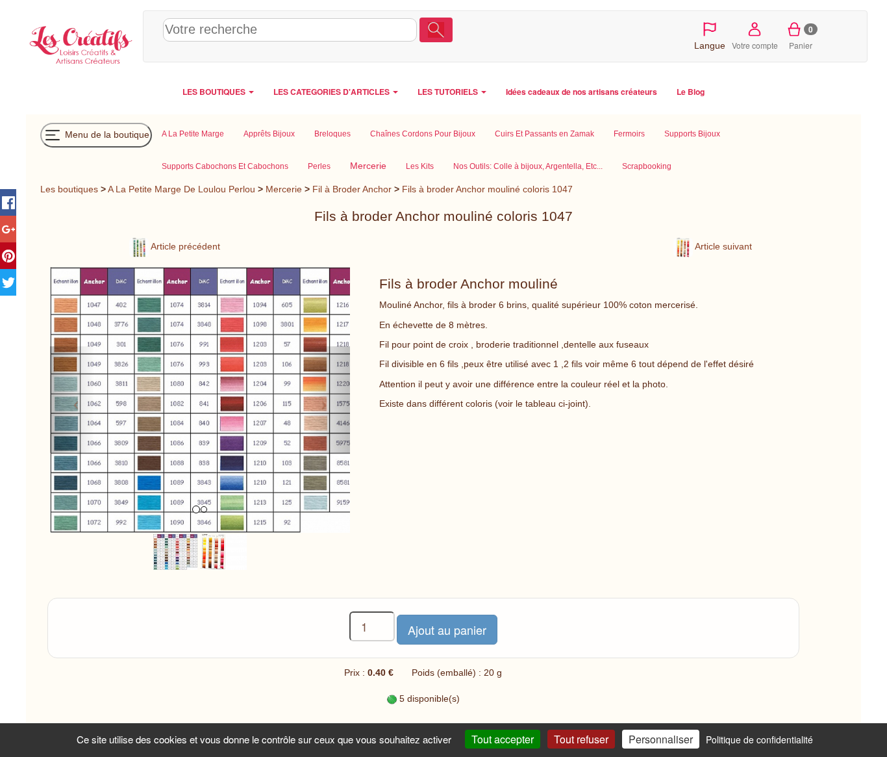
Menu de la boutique (105, 134)
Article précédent (184, 246)
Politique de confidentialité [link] (759, 739)
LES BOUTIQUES (214, 91)
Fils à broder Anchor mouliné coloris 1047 (487, 189)
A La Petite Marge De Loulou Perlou (181, 189)
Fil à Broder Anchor (352, 189)
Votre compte (755, 45)
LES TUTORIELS (449, 91)
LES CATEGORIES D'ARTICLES (332, 91)
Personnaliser (661, 739)
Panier (801, 37)
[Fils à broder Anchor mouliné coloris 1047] (175, 551)
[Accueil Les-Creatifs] (81, 43)
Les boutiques (69, 189)
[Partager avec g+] (8, 229)
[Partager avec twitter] (8, 282)
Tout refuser (581, 739)
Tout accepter (502, 739)
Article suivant (722, 246)
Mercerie (284, 189)
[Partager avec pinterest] (8, 255)
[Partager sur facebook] (8, 202)
